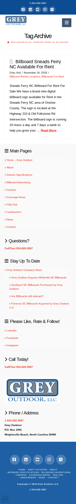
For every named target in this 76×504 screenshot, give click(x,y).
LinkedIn (12, 330)
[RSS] (52, 9)
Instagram (12, 345)
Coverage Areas (16, 197)
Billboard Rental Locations (25, 76)
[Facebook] (23, 9)
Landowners (14, 211)
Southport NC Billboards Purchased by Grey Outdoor (36, 286)
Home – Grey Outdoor (20, 160)
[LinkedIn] (31, 9)
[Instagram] (45, 9)
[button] (66, 22)
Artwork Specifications (19, 174)
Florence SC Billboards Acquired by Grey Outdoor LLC (39, 305)
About (10, 167)
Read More (48, 130)
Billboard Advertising (18, 182)
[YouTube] (38, 9)
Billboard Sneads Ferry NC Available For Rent (35, 64)
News (10, 219)
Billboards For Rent (53, 76)
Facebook (12, 337)
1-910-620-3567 (38, 3)
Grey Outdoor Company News (24, 269)
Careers (11, 189)
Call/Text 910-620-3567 (19, 248)
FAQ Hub (12, 204)
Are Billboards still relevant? (27, 296)
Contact (11, 226)
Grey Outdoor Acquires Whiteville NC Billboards (38, 277)
